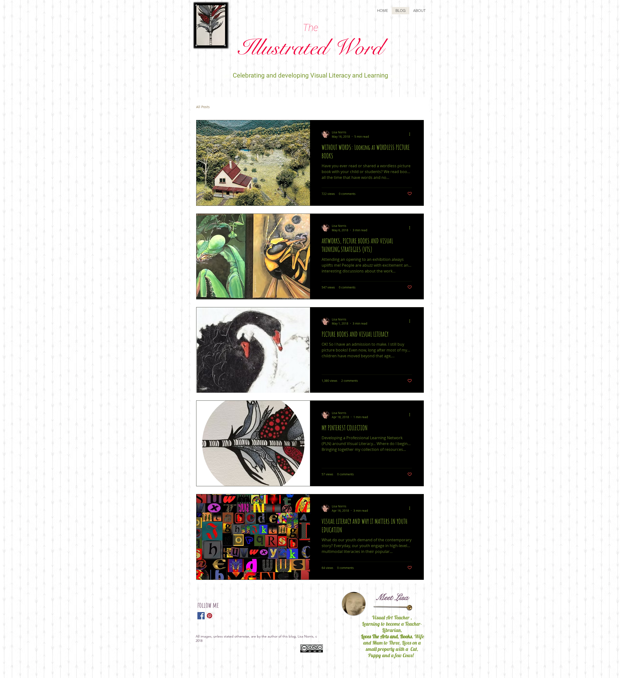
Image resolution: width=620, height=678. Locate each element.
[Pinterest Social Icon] (209, 615)
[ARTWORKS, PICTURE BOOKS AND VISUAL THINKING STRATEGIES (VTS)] (253, 256)
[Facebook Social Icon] (201, 615)
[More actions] (411, 134)
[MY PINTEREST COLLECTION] (253, 443)
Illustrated (310, 48)
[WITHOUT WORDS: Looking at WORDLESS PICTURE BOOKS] (253, 163)
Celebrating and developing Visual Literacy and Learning (310, 75)
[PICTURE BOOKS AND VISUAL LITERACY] (253, 350)
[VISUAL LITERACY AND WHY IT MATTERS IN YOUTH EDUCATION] (253, 537)
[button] (417, 107)
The (310, 27)
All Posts (203, 106)
